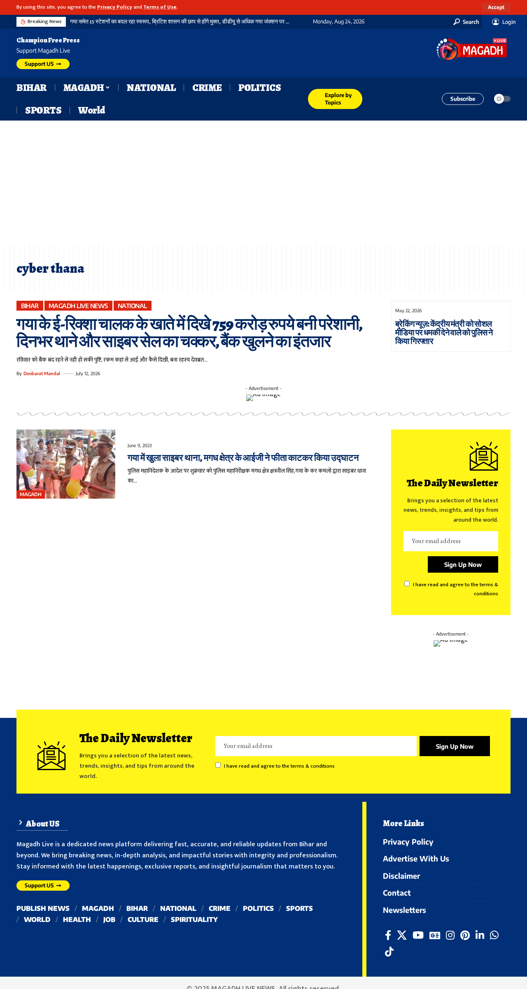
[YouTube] (418, 935)
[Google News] (434, 935)
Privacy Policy (114, 7)
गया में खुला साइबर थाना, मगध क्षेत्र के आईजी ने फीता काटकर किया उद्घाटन (243, 458)
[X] (402, 935)
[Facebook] (388, 935)
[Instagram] (450, 935)
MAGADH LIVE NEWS (78, 305)
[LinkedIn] (479, 935)
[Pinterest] (465, 935)
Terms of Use (160, 7)
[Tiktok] (389, 951)
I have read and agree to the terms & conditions (279, 766)
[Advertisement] (263, 182)
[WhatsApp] (494, 935)
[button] (496, 7)
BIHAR (30, 305)
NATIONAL (132, 305)
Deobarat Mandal (41, 373)
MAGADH (30, 494)
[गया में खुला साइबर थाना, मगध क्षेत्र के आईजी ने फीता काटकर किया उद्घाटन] (65, 464)
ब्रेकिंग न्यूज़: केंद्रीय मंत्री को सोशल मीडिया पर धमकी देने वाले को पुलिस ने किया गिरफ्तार (444, 332)
